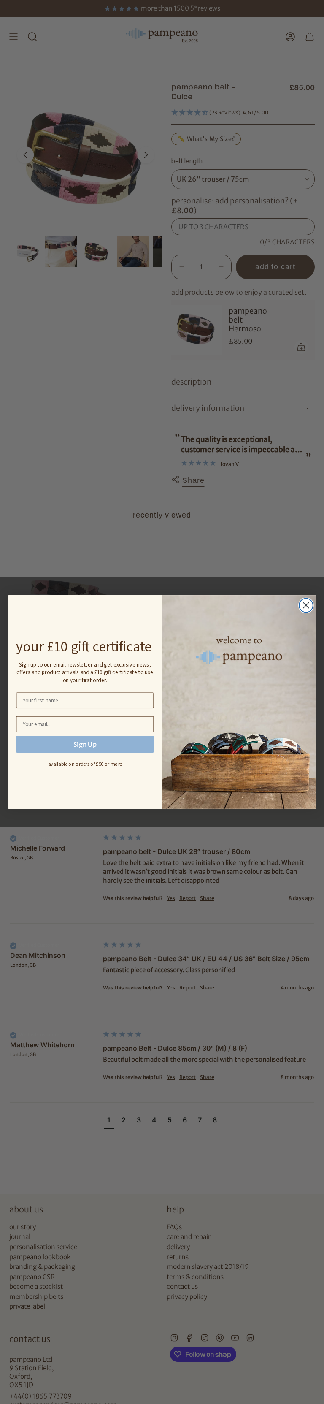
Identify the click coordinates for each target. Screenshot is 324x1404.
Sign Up (85, 744)
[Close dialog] (306, 606)
